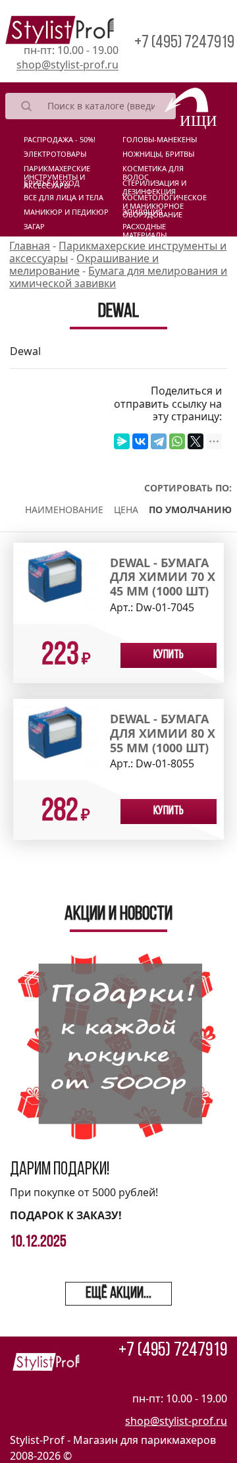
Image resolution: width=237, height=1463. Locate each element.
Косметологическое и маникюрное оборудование (164, 200)
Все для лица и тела (63, 197)
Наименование (64, 509)
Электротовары (55, 154)
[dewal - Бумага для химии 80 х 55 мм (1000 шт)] (57, 738)
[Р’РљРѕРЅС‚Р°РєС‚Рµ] (140, 441)
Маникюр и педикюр (66, 212)
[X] (195, 441)
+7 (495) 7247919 (184, 43)
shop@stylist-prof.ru (67, 65)
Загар (34, 226)
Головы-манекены (159, 139)
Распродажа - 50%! (59, 139)
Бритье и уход (52, 183)
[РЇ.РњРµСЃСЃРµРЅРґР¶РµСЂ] (122, 441)
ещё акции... (118, 1294)
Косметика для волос (153, 171)
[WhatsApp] (177, 441)
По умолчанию (190, 509)
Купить (168, 655)
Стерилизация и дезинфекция (154, 186)
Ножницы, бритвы (158, 154)
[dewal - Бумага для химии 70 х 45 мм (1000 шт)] (57, 582)
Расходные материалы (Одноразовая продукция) (150, 229)
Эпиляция (142, 212)
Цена (126, 509)
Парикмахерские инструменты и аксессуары (57, 171)
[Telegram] (159, 441)
